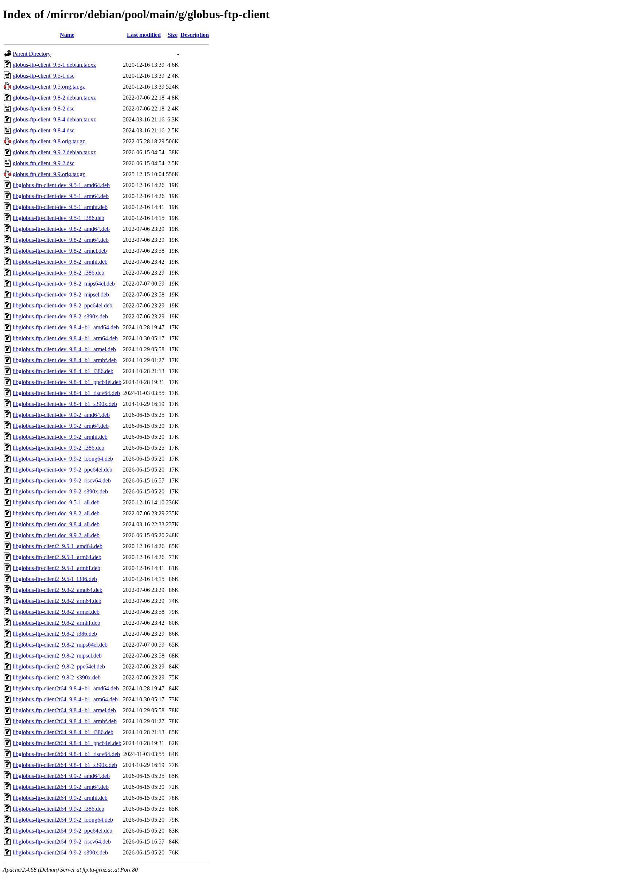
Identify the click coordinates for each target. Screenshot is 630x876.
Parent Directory (32, 54)
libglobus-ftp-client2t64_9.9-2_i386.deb (58, 809)
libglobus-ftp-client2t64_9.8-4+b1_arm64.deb (65, 699)
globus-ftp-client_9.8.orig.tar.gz (49, 141)
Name (67, 35)
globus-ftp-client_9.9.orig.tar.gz (49, 174)
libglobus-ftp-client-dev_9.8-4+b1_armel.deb (64, 349)
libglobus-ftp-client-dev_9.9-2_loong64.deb (63, 459)
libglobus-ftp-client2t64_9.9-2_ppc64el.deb (62, 830)
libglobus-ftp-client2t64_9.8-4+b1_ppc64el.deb (67, 743)
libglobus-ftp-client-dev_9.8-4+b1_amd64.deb (66, 327)
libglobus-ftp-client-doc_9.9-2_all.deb (56, 535)
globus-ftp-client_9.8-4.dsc (43, 130)
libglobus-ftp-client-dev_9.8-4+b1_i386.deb (63, 371)
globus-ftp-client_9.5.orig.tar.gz (49, 87)
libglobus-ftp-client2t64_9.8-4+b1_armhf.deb (65, 721)
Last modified (144, 35)
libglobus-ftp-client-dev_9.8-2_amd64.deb (61, 229)
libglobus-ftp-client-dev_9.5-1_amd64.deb (61, 185)
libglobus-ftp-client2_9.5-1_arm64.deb (57, 557)
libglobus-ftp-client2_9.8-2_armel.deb (56, 612)
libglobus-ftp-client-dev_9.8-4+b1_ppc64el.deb (67, 382)
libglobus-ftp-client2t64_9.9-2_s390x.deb (60, 852)
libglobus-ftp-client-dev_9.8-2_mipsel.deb (61, 294)
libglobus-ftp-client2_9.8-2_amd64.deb (57, 590)
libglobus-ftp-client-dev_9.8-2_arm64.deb (61, 240)
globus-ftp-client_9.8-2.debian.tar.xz (54, 97)
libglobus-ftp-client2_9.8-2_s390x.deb (57, 677)
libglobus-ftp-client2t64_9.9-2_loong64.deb (63, 820)
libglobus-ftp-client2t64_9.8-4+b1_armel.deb (64, 710)
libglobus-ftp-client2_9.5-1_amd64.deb (57, 546)
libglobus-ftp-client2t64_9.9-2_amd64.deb (61, 776)
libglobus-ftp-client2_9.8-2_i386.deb (55, 634)
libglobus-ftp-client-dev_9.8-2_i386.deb (58, 273)
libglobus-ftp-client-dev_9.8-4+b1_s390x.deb (65, 404)
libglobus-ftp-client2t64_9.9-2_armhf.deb (60, 798)
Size (173, 35)
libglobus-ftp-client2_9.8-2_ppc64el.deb (59, 666)
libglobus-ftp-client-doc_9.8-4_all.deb (56, 524)
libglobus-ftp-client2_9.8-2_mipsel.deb (57, 655)
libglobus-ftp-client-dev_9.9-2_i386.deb (58, 448)
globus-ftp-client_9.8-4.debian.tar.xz (54, 119)
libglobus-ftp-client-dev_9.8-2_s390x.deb (60, 316)
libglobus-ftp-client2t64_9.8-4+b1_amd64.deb (66, 688)
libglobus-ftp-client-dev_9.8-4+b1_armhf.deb (65, 360)
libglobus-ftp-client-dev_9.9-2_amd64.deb (61, 415)
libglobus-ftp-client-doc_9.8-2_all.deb (56, 513)
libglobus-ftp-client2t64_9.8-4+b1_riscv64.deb (66, 754)
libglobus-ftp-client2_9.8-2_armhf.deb (56, 623)
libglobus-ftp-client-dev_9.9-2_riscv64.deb (62, 480)
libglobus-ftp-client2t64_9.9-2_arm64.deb (61, 787)
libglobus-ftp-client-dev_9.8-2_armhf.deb (60, 262)
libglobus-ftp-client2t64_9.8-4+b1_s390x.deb (65, 765)
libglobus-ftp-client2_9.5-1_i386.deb (55, 579)
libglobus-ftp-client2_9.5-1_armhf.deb (56, 568)
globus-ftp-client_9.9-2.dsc (43, 163)
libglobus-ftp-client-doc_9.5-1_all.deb (56, 502)
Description (194, 35)
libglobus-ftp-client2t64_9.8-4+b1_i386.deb (63, 732)
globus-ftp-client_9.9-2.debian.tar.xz (54, 152)
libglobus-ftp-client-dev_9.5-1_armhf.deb (60, 207)
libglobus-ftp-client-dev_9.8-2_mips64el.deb (64, 283)
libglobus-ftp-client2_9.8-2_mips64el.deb (60, 645)
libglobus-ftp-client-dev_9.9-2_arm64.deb (61, 426)
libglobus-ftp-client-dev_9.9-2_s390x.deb (60, 491)
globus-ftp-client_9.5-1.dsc (43, 76)
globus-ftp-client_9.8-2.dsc (43, 108)
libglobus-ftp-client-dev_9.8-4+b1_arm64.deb (65, 338)
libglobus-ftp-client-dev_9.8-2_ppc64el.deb (62, 305)
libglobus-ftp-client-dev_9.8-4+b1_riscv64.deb (66, 393)
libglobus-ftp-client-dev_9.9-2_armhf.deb (60, 437)
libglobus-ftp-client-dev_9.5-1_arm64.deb (61, 196)
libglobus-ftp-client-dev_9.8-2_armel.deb (60, 251)
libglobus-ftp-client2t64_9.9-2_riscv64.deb (62, 841)
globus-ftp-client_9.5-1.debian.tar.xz (54, 65)
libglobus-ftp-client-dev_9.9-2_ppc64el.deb (62, 469)
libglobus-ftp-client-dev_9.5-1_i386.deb (58, 218)
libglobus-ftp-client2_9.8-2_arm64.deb (57, 601)
